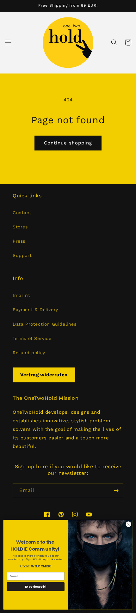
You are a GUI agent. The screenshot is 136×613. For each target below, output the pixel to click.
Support (22, 255)
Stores (20, 226)
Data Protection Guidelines (45, 324)
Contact (22, 212)
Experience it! (35, 586)
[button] (8, 42)
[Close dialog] (128, 524)
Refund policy (29, 352)
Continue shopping (68, 143)
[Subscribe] (116, 490)
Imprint (21, 295)
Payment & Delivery (35, 309)
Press (19, 241)
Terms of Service (32, 338)
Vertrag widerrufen (44, 375)
